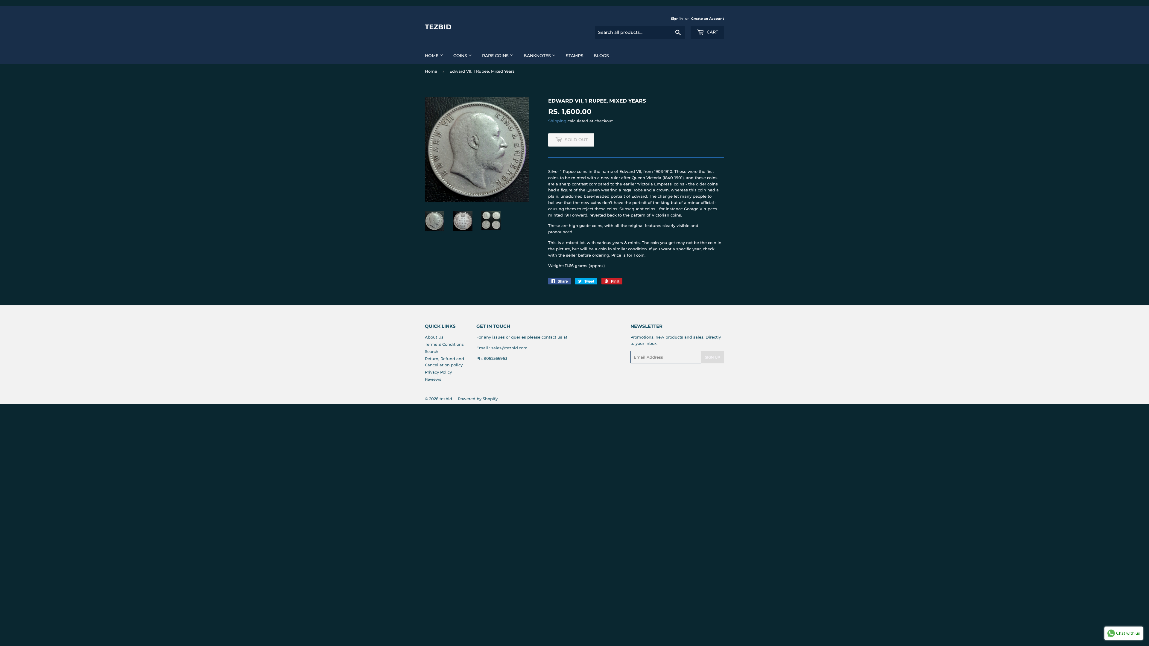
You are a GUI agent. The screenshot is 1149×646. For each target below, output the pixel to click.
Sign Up (712, 357)
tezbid (438, 27)
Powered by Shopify (478, 398)
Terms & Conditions (444, 344)
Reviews (433, 379)
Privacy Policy (438, 372)
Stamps (574, 55)
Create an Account (707, 18)
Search (431, 351)
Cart (712, 32)
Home (432, 55)
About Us (434, 337)
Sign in (677, 18)
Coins (460, 55)
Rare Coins (496, 55)
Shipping (557, 120)
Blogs (601, 55)
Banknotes (538, 55)
